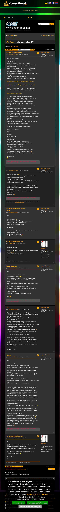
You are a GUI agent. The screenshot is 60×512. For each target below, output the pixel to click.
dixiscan (43, 248)
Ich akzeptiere (18, 503)
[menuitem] (15, 35)
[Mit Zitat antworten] (38, 53)
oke (7, 307)
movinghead (14, 46)
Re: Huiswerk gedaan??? (14, 241)
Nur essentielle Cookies (37, 503)
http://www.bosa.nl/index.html (14, 93)
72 (45, 250)
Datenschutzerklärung (37, 494)
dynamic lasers (45, 52)
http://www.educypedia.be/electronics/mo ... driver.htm (20, 81)
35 (45, 54)
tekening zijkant (11, 266)
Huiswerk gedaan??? (25, 42)
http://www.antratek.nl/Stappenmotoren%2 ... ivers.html (21, 85)
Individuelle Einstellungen (30, 507)
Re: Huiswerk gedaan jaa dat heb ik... (15, 209)
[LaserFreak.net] (12, 23)
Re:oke (8, 355)
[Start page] (5, 17)
